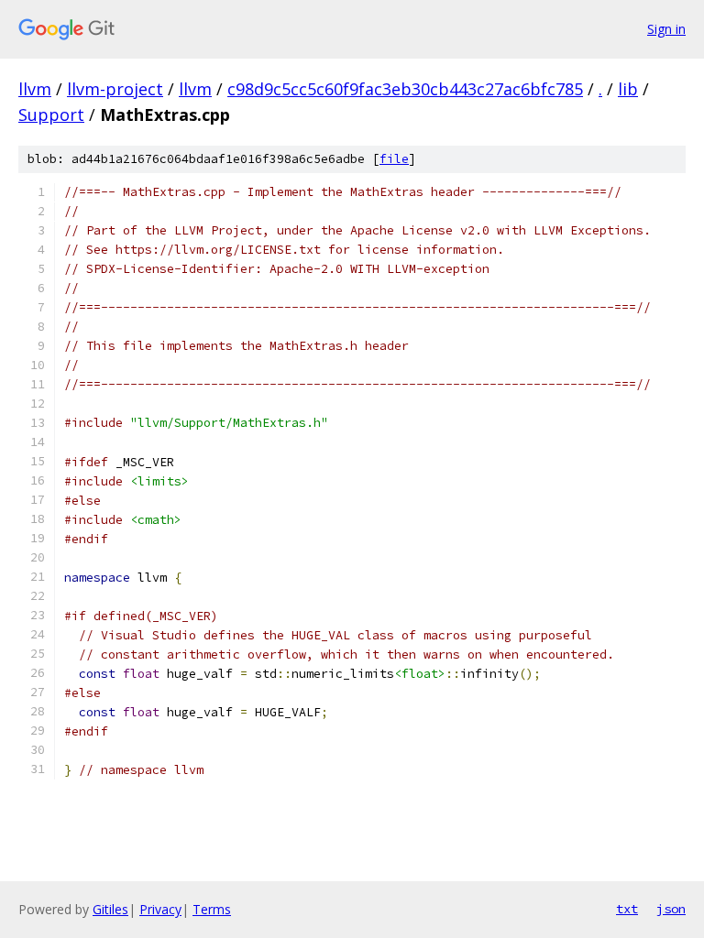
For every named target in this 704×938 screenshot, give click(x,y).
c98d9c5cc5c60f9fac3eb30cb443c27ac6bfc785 (405, 89)
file (394, 159)
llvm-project (115, 89)
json (671, 908)
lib (628, 89)
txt (627, 908)
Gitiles (110, 909)
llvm (34, 89)
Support (51, 114)
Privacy (160, 909)
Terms (211, 909)
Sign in (666, 29)
